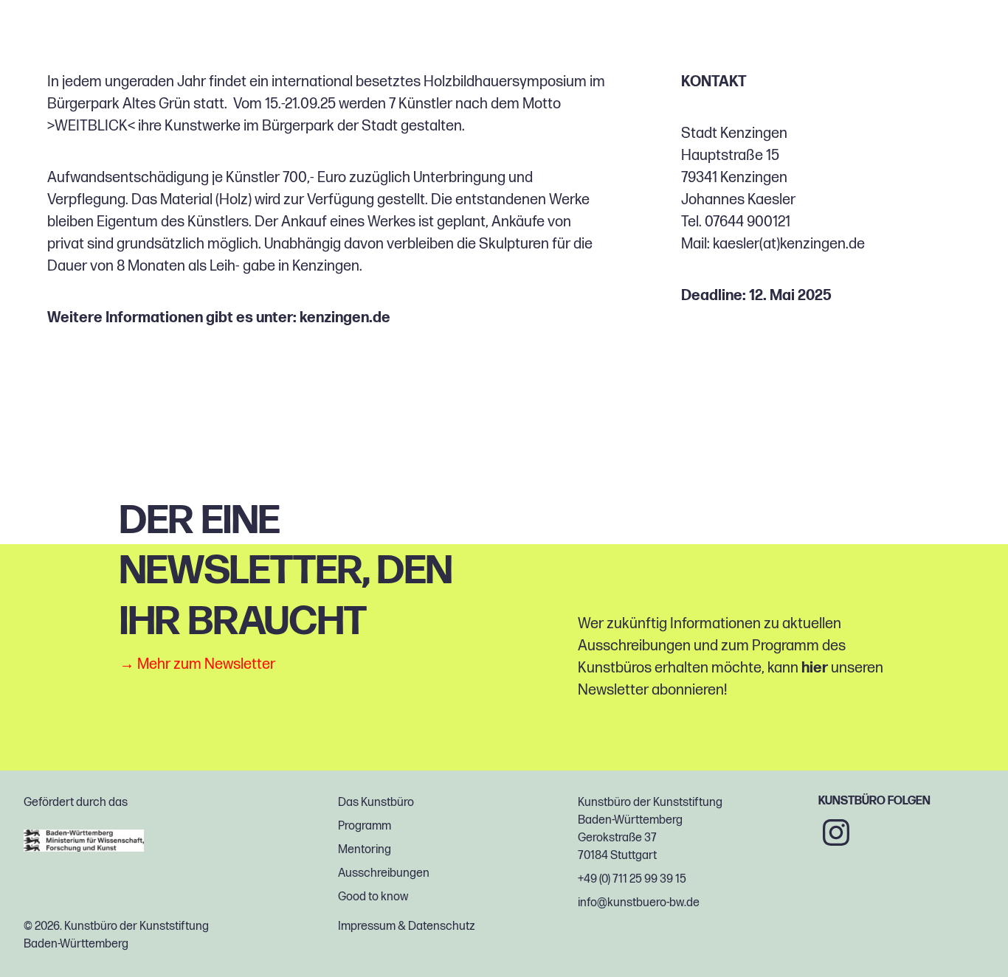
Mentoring (364, 850)
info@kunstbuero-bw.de (639, 903)
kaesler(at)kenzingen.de (789, 244)
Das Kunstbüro (376, 803)
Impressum (367, 926)
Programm (364, 826)
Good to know (373, 897)
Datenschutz (441, 926)
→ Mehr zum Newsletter (197, 664)
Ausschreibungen (383, 873)
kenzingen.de (345, 318)
